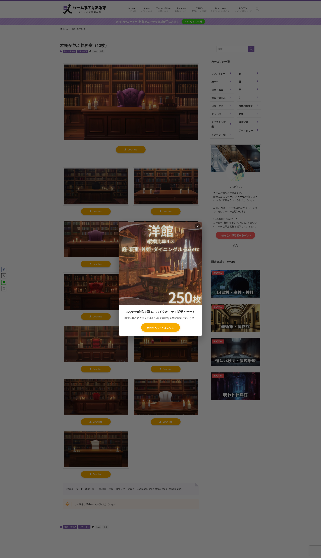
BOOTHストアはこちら (160, 327)
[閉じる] (198, 226)
